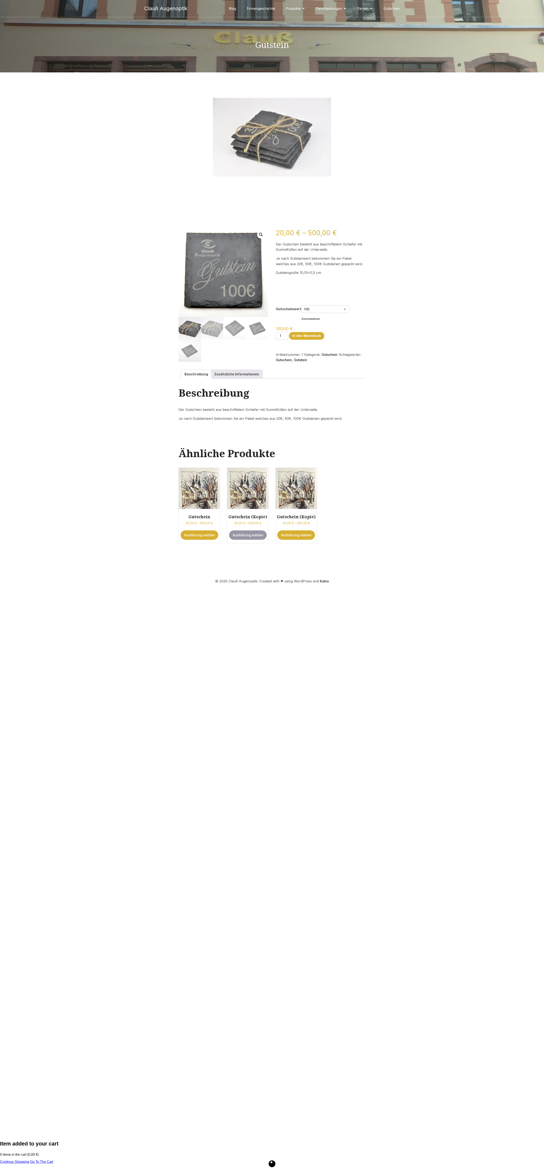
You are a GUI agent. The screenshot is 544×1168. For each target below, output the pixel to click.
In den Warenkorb (306, 336)
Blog (232, 8)
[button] (261, 234)
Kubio (324, 581)
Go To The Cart (41, 1162)
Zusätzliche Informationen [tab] (236, 374)
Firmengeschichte (261, 8)
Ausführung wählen (199, 535)
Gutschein (392, 8)
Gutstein (300, 360)
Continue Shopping (14, 1162)
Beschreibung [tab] (196, 374)
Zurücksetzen (310, 318)
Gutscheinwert (288, 309)
